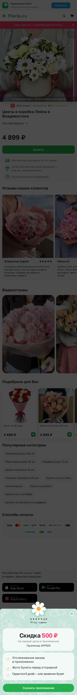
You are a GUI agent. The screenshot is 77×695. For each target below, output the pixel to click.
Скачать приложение (38, 688)
